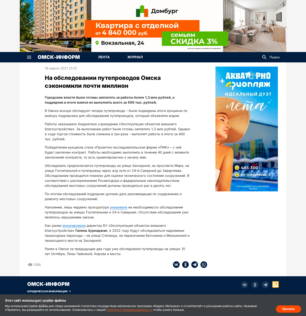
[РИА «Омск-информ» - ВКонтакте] (244, 284)
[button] (29, 57)
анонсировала (74, 225)
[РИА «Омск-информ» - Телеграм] (265, 284)
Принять (288, 309)
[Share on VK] (176, 264)
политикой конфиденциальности (129, 309)
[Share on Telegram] (193, 264)
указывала (118, 207)
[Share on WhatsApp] (202, 264)
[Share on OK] (184, 264)
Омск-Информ (59, 57)
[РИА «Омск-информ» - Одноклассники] (255, 284)
